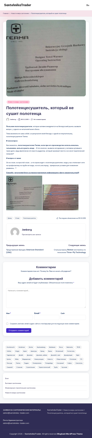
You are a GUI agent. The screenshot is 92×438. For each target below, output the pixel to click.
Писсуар (9, 363)
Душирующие (68, 355)
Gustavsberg (41, 347)
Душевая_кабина (41, 355)
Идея (77, 355)
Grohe (31, 347)
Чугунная (64, 367)
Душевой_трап (55, 355)
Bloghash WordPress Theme (70, 434)
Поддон (26, 363)
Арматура (34, 351)
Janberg (27, 229)
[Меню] (87, 5)
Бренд (10, 218)
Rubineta (70, 347)
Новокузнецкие (39, 359)
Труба (56, 367)
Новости (50, 359)
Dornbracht (11, 347)
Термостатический (44, 367)
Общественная (61, 359)
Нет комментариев (40, 119)
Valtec (9, 351)
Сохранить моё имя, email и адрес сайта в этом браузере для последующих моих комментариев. (45, 324)
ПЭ (81, 359)
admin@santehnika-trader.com (16, 413)
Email (37, 313)
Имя (8, 313)
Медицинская (26, 359)
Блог (7, 378)
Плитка (18, 363)
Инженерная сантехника (20, 388)
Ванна (50, 351)
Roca (61, 347)
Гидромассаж (11, 355)
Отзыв (17, 218)
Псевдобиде (49, 363)
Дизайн (21, 355)
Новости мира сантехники (18, 102)
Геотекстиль (71, 351)
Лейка (16, 359)
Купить (9, 359)
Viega (17, 351)
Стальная (19, 367)
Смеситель (79, 363)
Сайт (63, 313)
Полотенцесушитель (29, 218)
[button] (31, 234)
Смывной (9, 367)
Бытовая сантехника (13, 383)
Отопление (73, 359)
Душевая (29, 355)
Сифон (69, 363)
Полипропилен (37, 363)
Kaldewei (52, 347)
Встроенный (59, 351)
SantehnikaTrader (17, 5)
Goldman (22, 347)
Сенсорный (60, 363)
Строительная (30, 367)
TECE (78, 347)
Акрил (25, 351)
